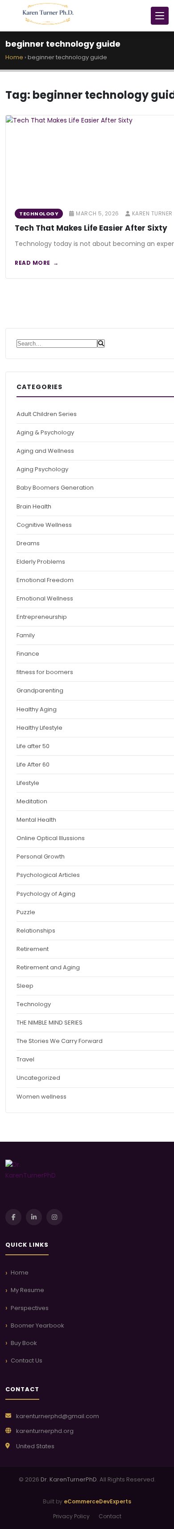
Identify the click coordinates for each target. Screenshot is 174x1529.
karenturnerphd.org (45, 1431)
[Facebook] (13, 1217)
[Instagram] (54, 1217)
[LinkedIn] (34, 1217)
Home (14, 57)
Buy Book (24, 1343)
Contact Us (26, 1360)
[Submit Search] (101, 343)
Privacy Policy (71, 1516)
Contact (110, 1516)
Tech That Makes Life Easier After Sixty (91, 228)
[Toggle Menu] (160, 16)
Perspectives (30, 1308)
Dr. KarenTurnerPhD (69, 1479)
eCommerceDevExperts (97, 1501)
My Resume (27, 1290)
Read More (32, 263)
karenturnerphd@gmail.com (57, 1416)
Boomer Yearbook (37, 1325)
